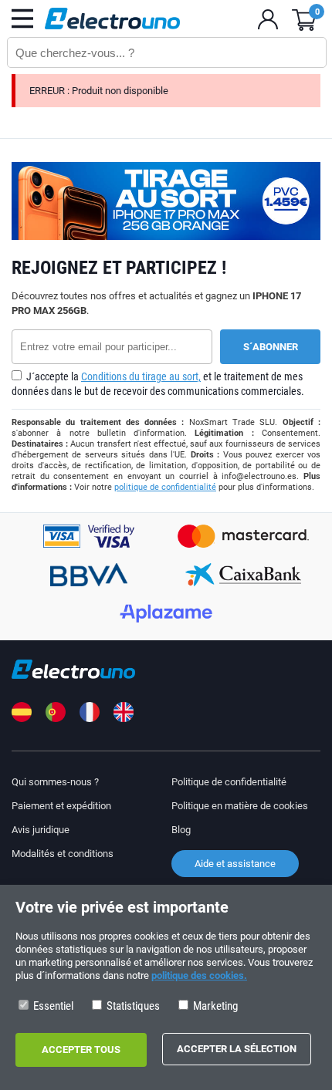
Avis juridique (40, 829)
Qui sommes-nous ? (55, 782)
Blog (181, 829)
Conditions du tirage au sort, (141, 376)
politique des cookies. (199, 975)
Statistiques (132, 1006)
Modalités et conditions (62, 853)
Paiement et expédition (61, 806)
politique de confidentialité (165, 487)
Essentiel (52, 1006)
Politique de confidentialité (228, 782)
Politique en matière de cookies (239, 806)
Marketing (214, 1006)
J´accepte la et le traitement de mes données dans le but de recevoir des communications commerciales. (158, 383)
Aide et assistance (235, 863)
